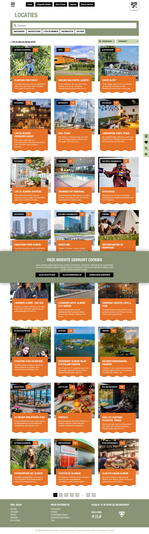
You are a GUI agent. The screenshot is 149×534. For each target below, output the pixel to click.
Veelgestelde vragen (59, 515)
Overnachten (67, 32)
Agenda (73, 4)
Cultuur (80, 32)
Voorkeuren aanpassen (99, 275)
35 (88, 495)
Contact (54, 512)
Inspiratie (14, 517)
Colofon (94, 530)
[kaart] (146, 136)
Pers (53, 520)
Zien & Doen (60, 4)
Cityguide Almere (44, 4)
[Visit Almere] (121, 517)
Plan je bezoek (87, 4)
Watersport (19, 32)
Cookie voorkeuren (67, 530)
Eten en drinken (51, 32)
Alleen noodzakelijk (72, 275)
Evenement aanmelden (60, 517)
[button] (143, 528)
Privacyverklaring (83, 530)
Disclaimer (103, 530)
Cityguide (14, 512)
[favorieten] (146, 142)
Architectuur (34, 32)
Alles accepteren (47, 275)
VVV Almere (55, 509)
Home (30, 4)
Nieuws (13, 515)
